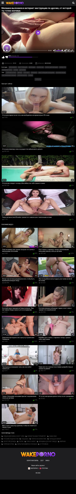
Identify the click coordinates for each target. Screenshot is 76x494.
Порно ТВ (63, 67)
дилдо (20, 72)
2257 (42, 460)
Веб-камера (12, 67)
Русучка (45, 468)
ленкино (34, 72)
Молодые (32, 67)
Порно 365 (40, 67)
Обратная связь (32, 460)
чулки (30, 75)
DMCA (47, 460)
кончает (26, 72)
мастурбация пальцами (46, 72)
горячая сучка (11, 72)
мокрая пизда (60, 72)
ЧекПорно (34, 468)
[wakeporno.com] (15, 4)
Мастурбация (22, 67)
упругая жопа (22, 75)
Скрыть (38, 79)
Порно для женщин (51, 67)
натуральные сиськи (9, 75)
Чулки (16, 70)
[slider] (26, 50)
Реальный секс (7, 70)
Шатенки (22, 70)
